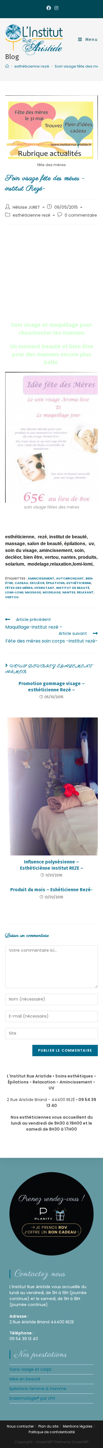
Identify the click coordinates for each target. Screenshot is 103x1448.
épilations (55, 583)
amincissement (41, 578)
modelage (52, 592)
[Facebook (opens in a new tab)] (49, 8)
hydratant (44, 587)
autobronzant (70, 578)
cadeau (21, 583)
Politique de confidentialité (52, 1432)
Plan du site (48, 1426)
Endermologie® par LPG (32, 1398)
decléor (37, 583)
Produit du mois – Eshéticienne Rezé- (51, 889)
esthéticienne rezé (31, 215)
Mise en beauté (24, 1379)
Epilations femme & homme (37, 1388)
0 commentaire (81, 215)
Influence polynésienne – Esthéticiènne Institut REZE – (51, 865)
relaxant (85, 592)
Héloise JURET (26, 207)
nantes (68, 592)
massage (33, 592)
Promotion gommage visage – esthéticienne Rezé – (52, 686)
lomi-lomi (14, 592)
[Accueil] (7, 66)
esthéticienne (78, 583)
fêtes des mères (19, 587)
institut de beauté (72, 587)
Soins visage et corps (30, 1369)
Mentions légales (77, 1426)
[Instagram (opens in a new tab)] (55, 8)
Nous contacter (20, 1426)
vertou (12, 597)
